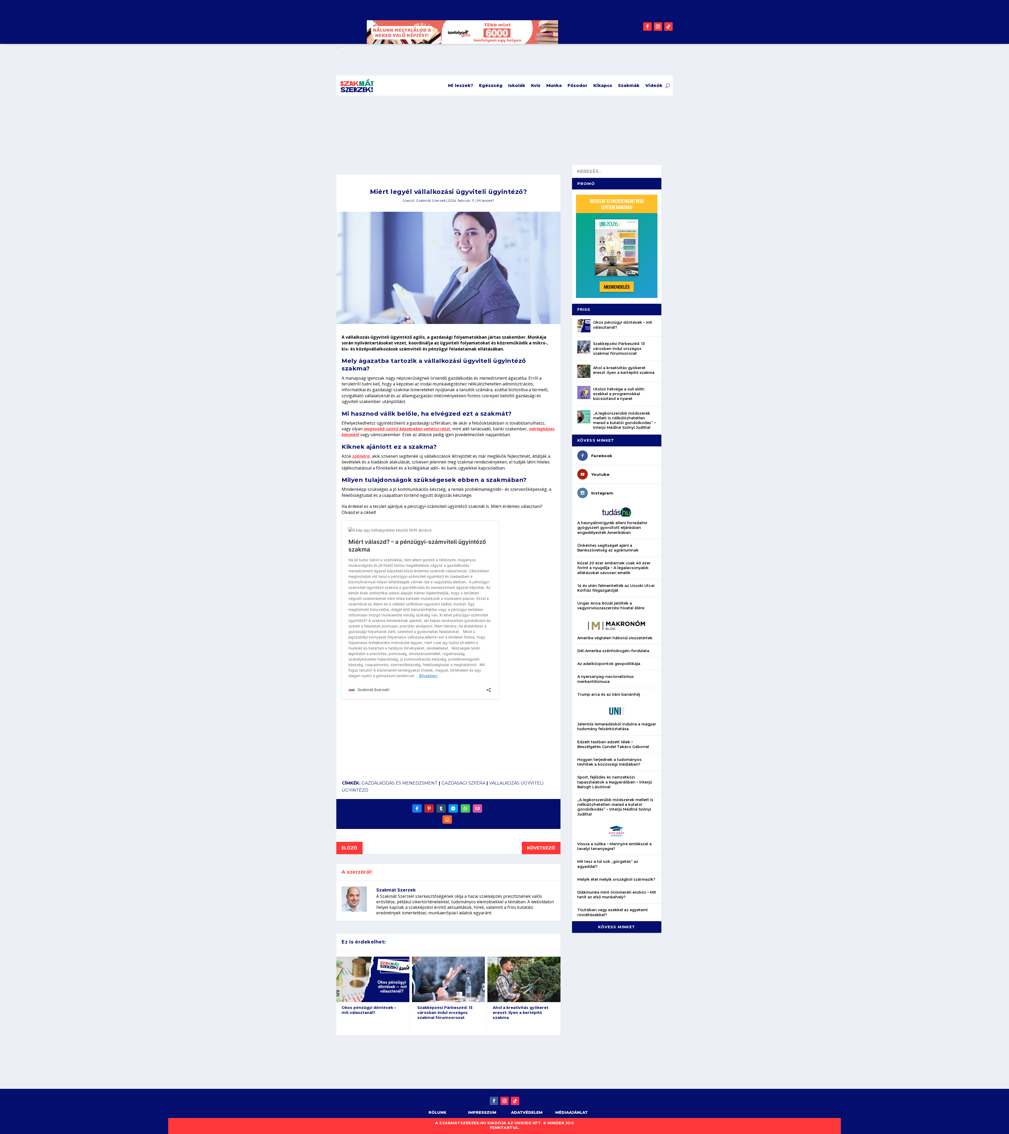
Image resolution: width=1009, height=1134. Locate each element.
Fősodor (578, 85)
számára (361, 456)
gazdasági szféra (463, 783)
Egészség (490, 85)
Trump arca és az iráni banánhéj (608, 694)
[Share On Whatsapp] (465, 808)
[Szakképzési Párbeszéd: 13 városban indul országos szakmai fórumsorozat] (583, 347)
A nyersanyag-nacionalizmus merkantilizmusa (605, 679)
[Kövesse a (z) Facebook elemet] (647, 26)
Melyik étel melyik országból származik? (616, 879)
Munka (554, 85)
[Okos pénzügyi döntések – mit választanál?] (583, 325)
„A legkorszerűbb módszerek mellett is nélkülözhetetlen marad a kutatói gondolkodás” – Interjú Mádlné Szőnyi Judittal (624, 420)
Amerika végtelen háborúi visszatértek (614, 638)
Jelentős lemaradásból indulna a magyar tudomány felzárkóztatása (616, 726)
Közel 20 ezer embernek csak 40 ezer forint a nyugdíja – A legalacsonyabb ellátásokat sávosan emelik (614, 568)
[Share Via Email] (477, 808)
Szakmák (629, 85)
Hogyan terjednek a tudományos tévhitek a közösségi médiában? (609, 762)
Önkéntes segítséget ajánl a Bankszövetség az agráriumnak (608, 548)
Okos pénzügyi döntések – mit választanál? (369, 1010)
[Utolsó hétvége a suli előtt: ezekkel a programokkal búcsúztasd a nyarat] (583, 392)
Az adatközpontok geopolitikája (608, 663)
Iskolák (516, 85)
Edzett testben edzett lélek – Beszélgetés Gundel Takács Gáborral (613, 744)
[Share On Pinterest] (429, 808)
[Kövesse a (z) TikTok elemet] (668, 26)
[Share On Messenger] (453, 808)
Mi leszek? (460, 85)
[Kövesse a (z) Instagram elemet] (658, 26)
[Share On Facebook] (417, 808)
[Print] (447, 819)
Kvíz (535, 85)
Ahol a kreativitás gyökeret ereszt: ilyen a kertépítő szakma (520, 1012)
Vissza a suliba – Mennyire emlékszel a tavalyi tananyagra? (614, 846)
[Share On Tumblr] (441, 808)
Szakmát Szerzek (431, 201)
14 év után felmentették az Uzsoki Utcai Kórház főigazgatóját (616, 588)
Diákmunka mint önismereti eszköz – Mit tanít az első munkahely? (616, 894)
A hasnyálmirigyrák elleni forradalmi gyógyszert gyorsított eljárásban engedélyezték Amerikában (612, 527)
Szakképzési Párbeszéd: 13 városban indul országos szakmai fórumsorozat (444, 1012)
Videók (653, 85)
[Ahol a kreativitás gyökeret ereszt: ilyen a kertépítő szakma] (583, 371)
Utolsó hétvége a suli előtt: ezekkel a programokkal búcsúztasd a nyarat (619, 394)
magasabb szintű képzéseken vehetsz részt (407, 429)
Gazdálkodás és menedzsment (399, 783)
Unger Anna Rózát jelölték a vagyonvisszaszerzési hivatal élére (610, 605)
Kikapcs (602, 85)
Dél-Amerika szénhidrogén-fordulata (613, 650)
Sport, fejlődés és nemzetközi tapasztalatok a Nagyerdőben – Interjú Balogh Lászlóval (614, 782)
